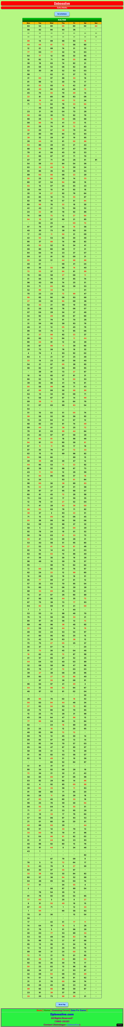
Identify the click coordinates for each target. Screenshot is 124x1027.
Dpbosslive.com (62, 1014)
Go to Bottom (62, 14)
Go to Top (62, 1004)
